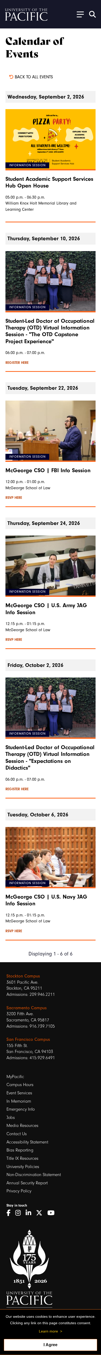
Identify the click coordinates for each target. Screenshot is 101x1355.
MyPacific (15, 1076)
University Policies (22, 1166)
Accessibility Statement (27, 1142)
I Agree (50, 1345)
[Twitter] (41, 1213)
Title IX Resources (22, 1158)
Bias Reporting (19, 1150)
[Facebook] (10, 1213)
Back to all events (33, 76)
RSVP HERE (13, 498)
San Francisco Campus (28, 1039)
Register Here (16, 363)
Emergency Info (20, 1109)
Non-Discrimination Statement (33, 1174)
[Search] (92, 14)
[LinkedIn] (30, 1213)
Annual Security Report (27, 1182)
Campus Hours (19, 1084)
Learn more (48, 1331)
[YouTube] (52, 1213)
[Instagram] (19, 1213)
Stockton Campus (23, 975)
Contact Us (16, 1133)
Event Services (19, 1092)
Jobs (10, 1117)
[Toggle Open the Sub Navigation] (78, 14)
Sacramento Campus (26, 1007)
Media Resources (22, 1125)
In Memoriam (18, 1101)
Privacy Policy (18, 1190)
